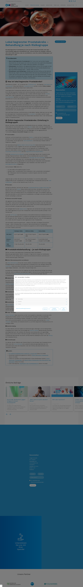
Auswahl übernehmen (54, 309)
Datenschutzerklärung (20, 308)
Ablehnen (45, 309)
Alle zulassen (63, 309)
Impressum (28, 308)
